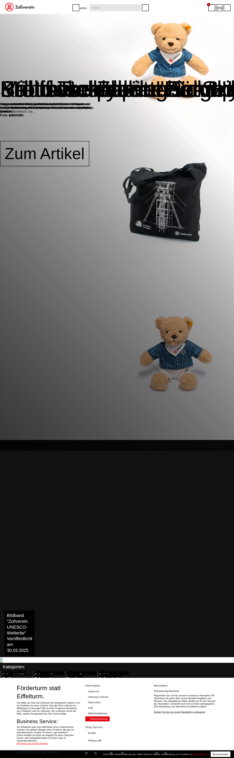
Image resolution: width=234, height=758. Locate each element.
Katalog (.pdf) (94, 740)
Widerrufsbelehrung (97, 713)
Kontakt (92, 733)
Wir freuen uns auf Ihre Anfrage (32, 743)
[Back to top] (228, 750)
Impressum (93, 691)
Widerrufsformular (99, 719)
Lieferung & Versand (98, 697)
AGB (90, 708)
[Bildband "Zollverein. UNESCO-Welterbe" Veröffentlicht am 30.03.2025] (11, 658)
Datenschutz (200, 754)
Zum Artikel (45, 154)
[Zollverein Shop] (20, 1)
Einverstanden (220, 754)
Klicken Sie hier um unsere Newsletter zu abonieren (179, 712)
